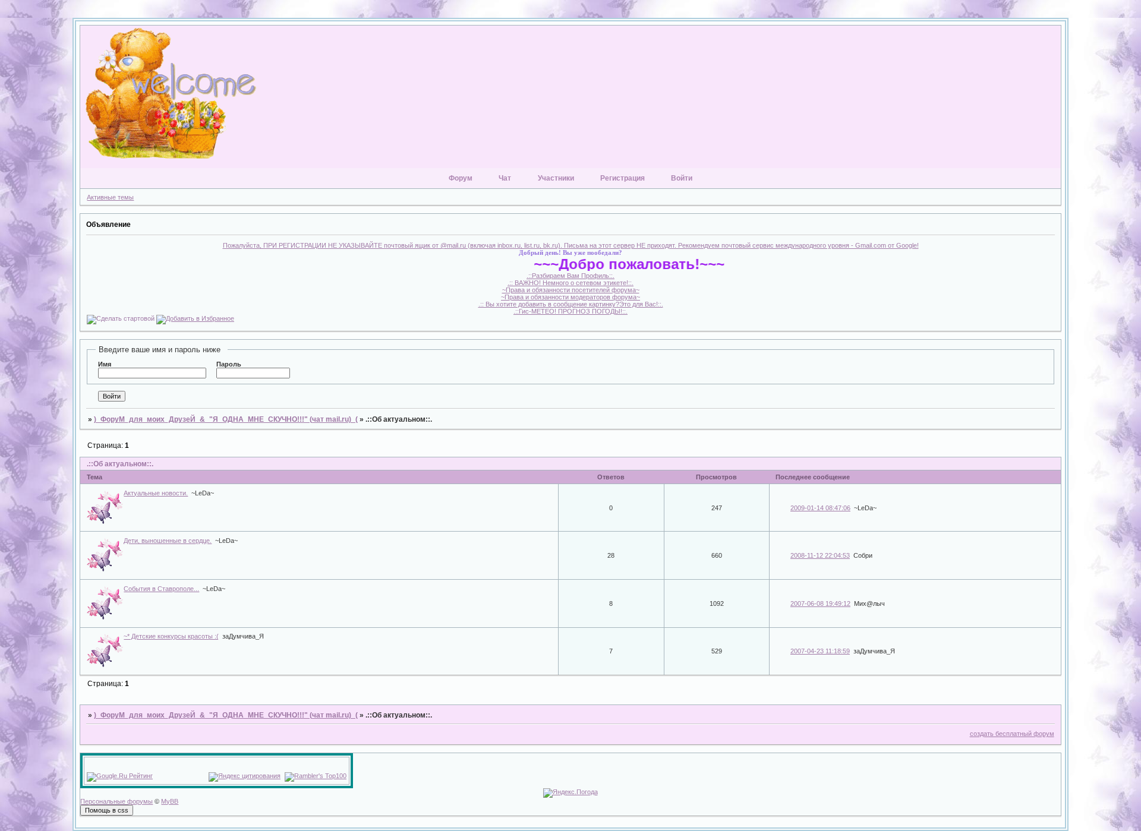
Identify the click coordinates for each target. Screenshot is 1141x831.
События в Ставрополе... (161, 588)
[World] (569, 97)
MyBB (169, 801)
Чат (505, 178)
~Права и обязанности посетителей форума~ (570, 289)
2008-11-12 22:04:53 (820, 555)
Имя (104, 364)
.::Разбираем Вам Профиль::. (570, 275)
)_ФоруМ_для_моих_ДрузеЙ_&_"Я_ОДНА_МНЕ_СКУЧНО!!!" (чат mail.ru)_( (226, 419)
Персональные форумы (116, 801)
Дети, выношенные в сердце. (168, 540)
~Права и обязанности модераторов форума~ (570, 297)
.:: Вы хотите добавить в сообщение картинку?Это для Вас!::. (570, 304)
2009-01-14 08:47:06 (820, 507)
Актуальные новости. (156, 493)
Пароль (228, 364)
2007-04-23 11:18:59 (820, 651)
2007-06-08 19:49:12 (820, 603)
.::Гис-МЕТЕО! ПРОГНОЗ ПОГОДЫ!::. (570, 311)
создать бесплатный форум (1012, 733)
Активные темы (110, 197)
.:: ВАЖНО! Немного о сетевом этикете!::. (570, 282)
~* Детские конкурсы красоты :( (171, 636)
